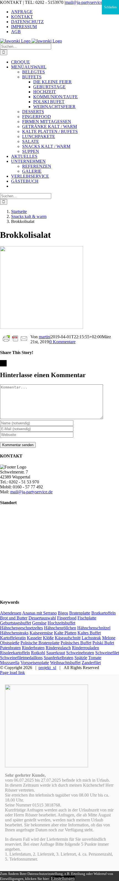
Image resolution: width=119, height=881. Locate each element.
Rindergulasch (58, 647)
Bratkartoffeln (103, 613)
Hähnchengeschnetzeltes (21, 628)
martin (44, 336)
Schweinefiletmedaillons (21, 657)
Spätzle (80, 657)
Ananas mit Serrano (39, 613)
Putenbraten (10, 647)
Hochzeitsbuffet (61, 623)
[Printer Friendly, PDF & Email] (15, 338)
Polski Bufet (103, 642)
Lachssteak (91, 637)
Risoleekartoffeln (15, 652)
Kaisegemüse (41, 632)
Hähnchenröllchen (60, 628)
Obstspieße (9, 642)
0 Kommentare (63, 341)
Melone (108, 637)
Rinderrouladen (85, 647)
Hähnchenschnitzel (93, 628)
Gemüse (39, 623)
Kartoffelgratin (13, 637)
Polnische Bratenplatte (40, 642)
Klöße (48, 637)
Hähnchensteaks (14, 632)
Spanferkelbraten (58, 657)
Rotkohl (38, 652)
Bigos (63, 613)
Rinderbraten (33, 647)
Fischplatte (86, 618)
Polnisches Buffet (76, 642)
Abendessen (10, 613)
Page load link (12, 672)
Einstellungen (63, 878)
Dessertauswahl (42, 618)
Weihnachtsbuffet (65, 662)
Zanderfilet (91, 662)
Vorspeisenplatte (34, 662)
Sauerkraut (55, 652)
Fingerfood (66, 618)
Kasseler (34, 637)
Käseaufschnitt (68, 637)
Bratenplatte (79, 613)
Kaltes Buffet (89, 632)
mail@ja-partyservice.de (86, 2)
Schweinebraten (80, 652)
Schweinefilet (107, 652)
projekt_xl (47, 667)
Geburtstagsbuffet (15, 623)
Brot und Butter (13, 618)
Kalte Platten (65, 632)
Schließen (110, 7)
